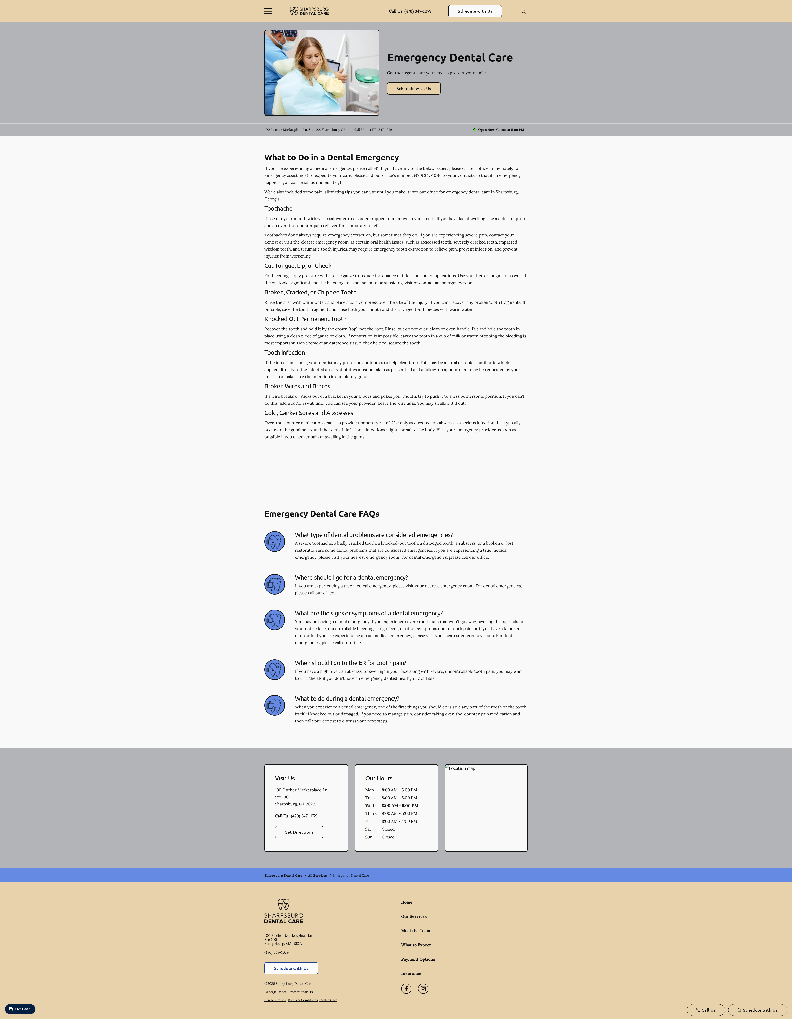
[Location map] (486, 808)
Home (406, 902)
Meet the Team (415, 930)
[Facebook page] (406, 989)
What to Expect (416, 944)
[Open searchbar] (523, 11)
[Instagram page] (423, 989)
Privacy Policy (275, 1000)
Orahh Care (328, 1000)
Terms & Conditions (303, 1000)
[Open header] (268, 11)
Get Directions (299, 832)
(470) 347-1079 (381, 130)
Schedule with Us (475, 11)
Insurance (411, 973)
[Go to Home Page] (309, 11)
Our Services (414, 916)
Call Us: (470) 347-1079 (410, 11)
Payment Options (418, 959)
